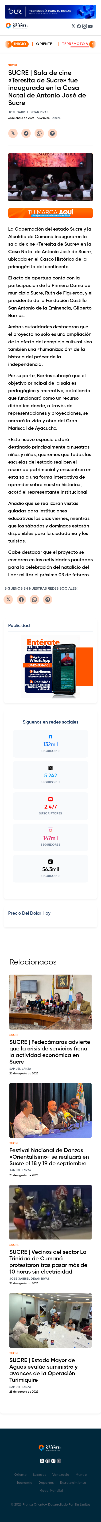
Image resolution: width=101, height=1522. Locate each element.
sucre (14, 1035)
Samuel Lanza (20, 1069)
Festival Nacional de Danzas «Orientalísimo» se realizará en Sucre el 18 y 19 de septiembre (49, 1157)
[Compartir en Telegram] (52, 133)
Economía (24, 1482)
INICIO (20, 44)
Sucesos (39, 1474)
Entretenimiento (73, 1482)
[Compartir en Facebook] (26, 133)
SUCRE (13, 65)
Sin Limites (82, 1504)
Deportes (46, 1482)
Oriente (44, 44)
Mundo (81, 1474)
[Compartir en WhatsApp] (39, 133)
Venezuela (61, 1474)
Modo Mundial (51, 1490)
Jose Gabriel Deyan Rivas (28, 112)
